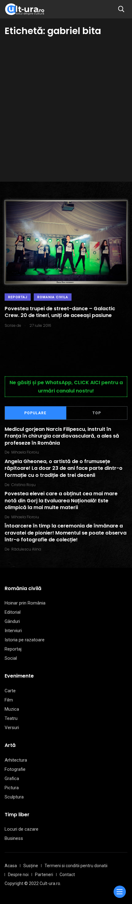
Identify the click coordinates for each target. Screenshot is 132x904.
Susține (30, 865)
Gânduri (12, 621)
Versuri (12, 727)
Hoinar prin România (25, 603)
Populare (35, 413)
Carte (10, 690)
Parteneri (44, 874)
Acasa (11, 865)
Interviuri (13, 630)
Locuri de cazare (21, 829)
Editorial (13, 612)
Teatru (11, 718)
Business (14, 838)
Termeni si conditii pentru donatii (76, 865)
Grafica (12, 778)
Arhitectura (16, 760)
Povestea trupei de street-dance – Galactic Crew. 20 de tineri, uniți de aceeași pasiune (60, 312)
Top (96, 413)
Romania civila (52, 297)
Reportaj (17, 297)
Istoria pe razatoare (25, 640)
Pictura (12, 787)
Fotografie (15, 769)
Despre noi (18, 874)
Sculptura (14, 797)
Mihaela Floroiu (25, 452)
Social (11, 658)
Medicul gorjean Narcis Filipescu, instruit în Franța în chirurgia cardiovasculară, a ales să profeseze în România (62, 436)
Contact (67, 874)
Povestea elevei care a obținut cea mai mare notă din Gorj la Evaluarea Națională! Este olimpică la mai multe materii (61, 500)
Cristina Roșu (23, 484)
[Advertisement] (66, 106)
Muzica (12, 709)
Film (9, 700)
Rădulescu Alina (26, 549)
